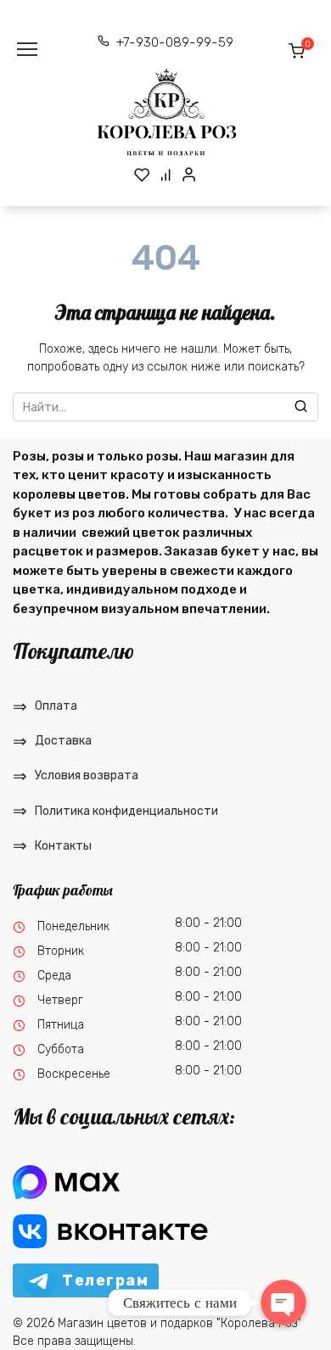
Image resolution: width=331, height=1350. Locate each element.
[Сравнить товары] (166, 174)
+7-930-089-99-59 (174, 42)
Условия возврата (86, 775)
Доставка (63, 741)
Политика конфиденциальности (126, 811)
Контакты (63, 846)
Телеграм (105, 1280)
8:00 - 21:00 (208, 923)
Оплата (56, 706)
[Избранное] (142, 174)
